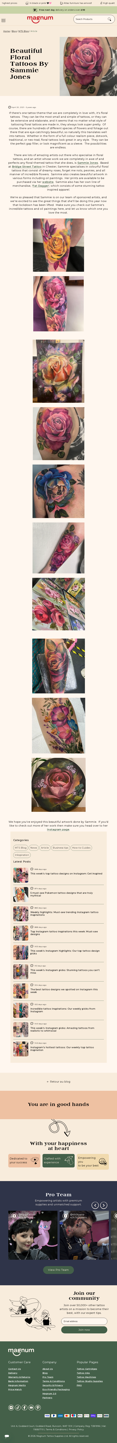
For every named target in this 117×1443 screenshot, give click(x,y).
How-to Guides (81, 847)
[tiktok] (18, 1407)
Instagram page (58, 829)
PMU (79, 1385)
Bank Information (18, 1381)
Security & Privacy (53, 1385)
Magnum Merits (17, 1385)
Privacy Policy (76, 1429)
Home (6, 31)
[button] (3, 20)
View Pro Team (58, 1269)
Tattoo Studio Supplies (90, 1381)
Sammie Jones (87, 162)
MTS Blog (23, 31)
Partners (47, 1397)
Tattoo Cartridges (87, 1369)
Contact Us (14, 1369)
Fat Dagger (41, 185)
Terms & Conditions (54, 1381)
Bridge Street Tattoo (27, 166)
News (33, 847)
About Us (48, 1369)
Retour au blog (60, 1081)
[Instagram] (11, 1407)
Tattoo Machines (86, 1377)
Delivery (12, 1373)
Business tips (60, 847)
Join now (84, 1329)
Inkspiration (22, 855)
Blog (14, 31)
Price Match (15, 1389)
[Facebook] (24, 1407)
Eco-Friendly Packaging (56, 1389)
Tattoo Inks (83, 1373)
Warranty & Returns (19, 1377)
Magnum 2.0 (49, 1393)
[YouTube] (31, 1407)
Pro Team (48, 1377)
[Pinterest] (38, 1407)
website (48, 182)
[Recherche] (109, 19)
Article (45, 847)
